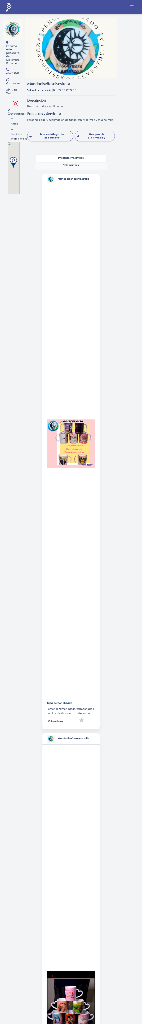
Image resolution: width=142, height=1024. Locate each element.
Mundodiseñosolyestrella (73, 179)
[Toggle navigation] (131, 7)
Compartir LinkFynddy (96, 136)
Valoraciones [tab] (71, 165)
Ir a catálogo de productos (52, 136)
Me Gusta (82, 721)
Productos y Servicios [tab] (71, 158)
